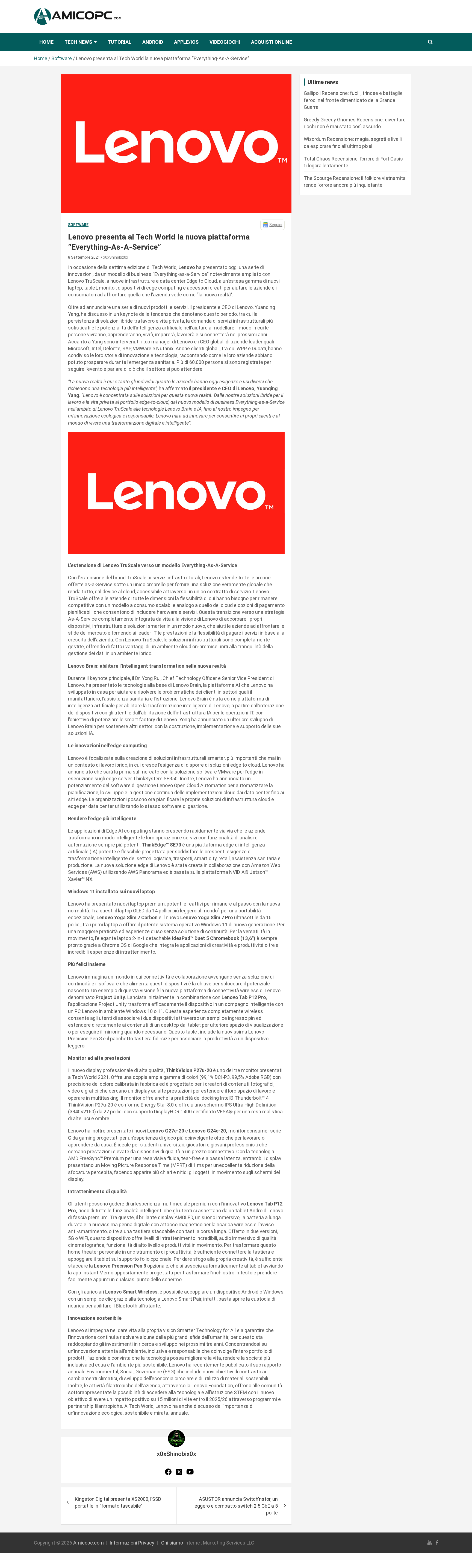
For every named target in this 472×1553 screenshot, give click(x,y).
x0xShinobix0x (115, 257)
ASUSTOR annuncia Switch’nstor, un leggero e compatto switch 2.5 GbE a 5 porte (235, 1506)
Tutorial (119, 42)
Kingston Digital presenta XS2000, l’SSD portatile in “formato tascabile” (118, 1502)
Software (78, 225)
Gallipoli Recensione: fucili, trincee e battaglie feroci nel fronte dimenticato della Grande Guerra (353, 100)
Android (152, 42)
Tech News (78, 42)
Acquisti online (271, 42)
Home (46, 42)
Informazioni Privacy (132, 1543)
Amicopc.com (88, 1543)
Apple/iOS (186, 42)
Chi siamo (172, 1543)
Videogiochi (225, 42)
